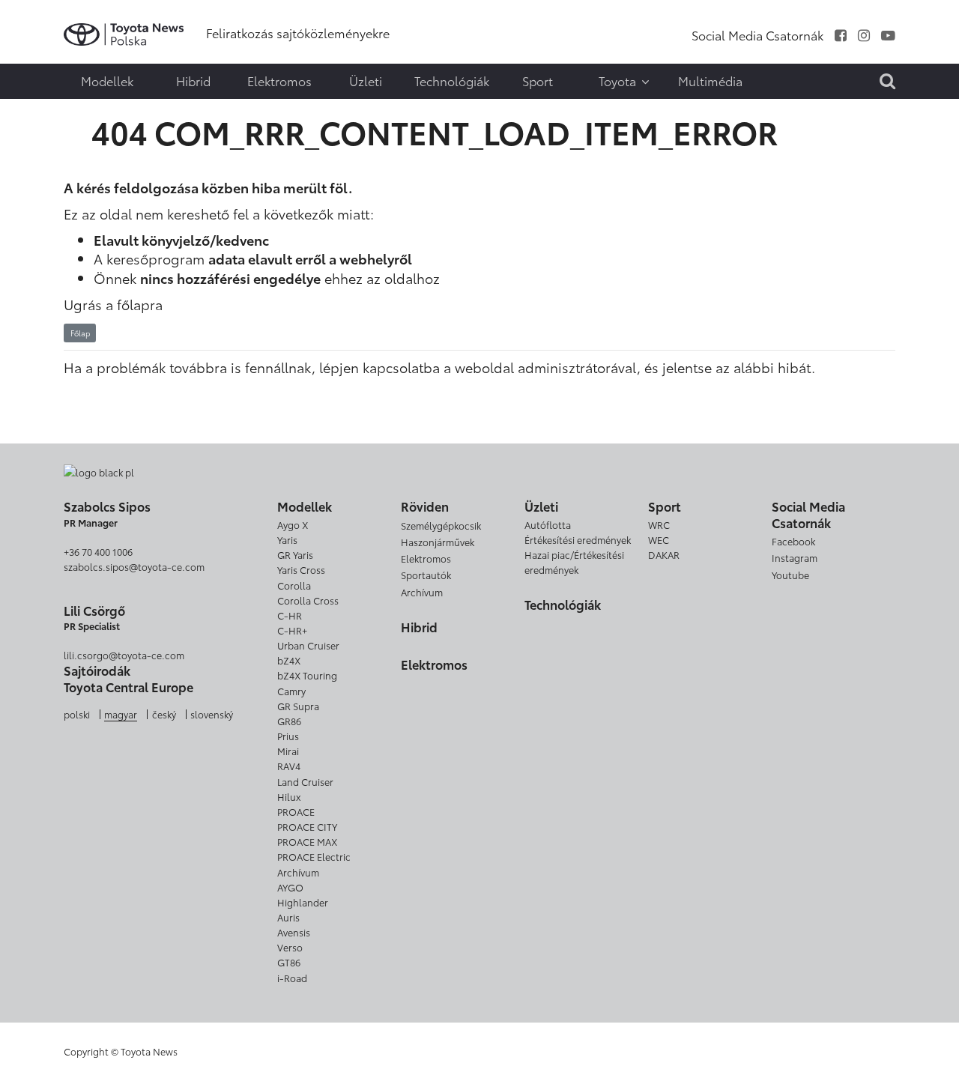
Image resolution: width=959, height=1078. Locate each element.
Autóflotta (547, 524)
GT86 (288, 962)
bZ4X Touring (307, 675)
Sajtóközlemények (43, 22)
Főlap (80, 333)
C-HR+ (292, 630)
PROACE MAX (307, 841)
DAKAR (664, 554)
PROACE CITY (307, 826)
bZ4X (288, 660)
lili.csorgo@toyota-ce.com (124, 654)
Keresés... (45, 100)
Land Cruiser (305, 781)
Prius (288, 735)
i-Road (292, 977)
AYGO (290, 887)
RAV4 (288, 765)
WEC (658, 539)
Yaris (287, 539)
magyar (120, 714)
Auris (288, 917)
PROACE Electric (314, 856)
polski (77, 714)
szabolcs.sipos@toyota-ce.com (134, 566)
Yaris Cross (301, 569)
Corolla (294, 585)
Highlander (302, 902)
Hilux (288, 796)
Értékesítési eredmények (577, 539)
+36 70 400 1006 (98, 551)
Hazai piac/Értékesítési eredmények (574, 562)
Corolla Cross (308, 600)
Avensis (293, 932)
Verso (290, 947)
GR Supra (298, 705)
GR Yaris (295, 554)
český (164, 714)
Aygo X (292, 524)
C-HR (289, 615)
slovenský (211, 714)
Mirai (288, 750)
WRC (659, 524)
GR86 (289, 720)
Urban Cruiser (308, 645)
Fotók (43, 43)
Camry (291, 690)
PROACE (296, 811)
